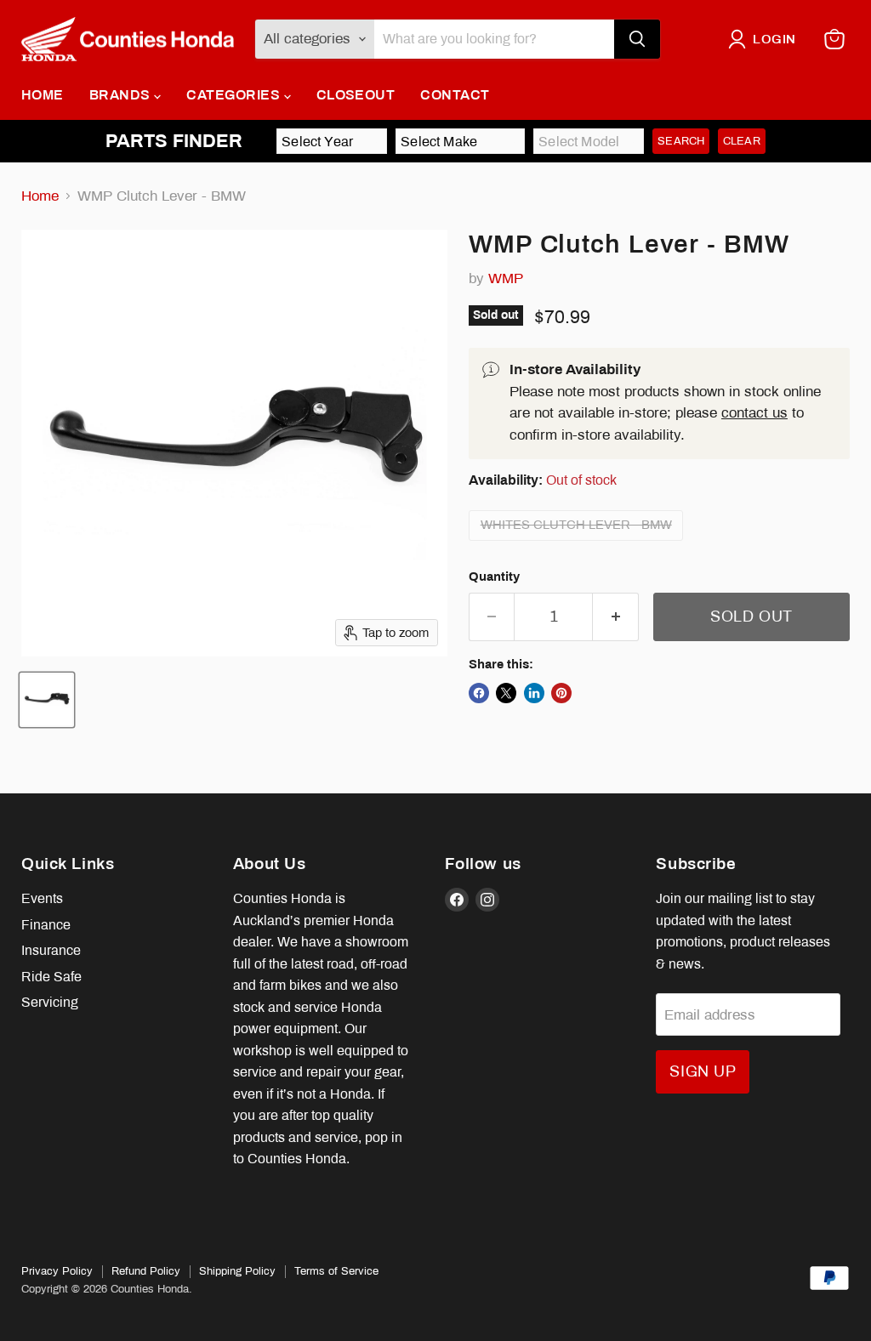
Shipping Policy (237, 1271)
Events (42, 898)
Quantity (494, 576)
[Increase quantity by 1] (616, 617)
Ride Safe (51, 976)
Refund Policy (145, 1271)
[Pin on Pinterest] (561, 693)
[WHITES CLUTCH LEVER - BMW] (578, 545)
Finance (46, 925)
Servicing (49, 1002)
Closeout (356, 95)
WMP (505, 278)
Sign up (702, 1071)
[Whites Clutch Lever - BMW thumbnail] (47, 700)
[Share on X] (506, 693)
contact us (754, 413)
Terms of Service (336, 1271)
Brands (121, 95)
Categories (234, 95)
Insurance (51, 950)
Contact (454, 95)
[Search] (637, 39)
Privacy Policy (57, 1271)
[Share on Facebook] (479, 693)
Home (42, 95)
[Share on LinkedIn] (534, 693)
